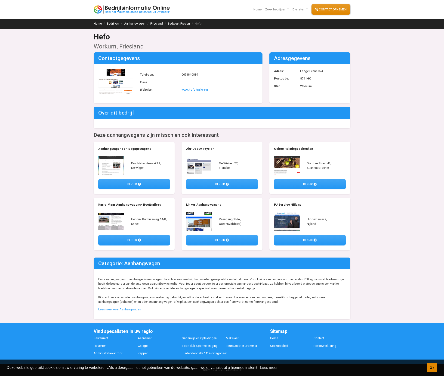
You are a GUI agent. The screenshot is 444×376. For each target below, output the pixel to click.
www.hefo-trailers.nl (195, 89)
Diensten (299, 9)
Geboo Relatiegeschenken (293, 148)
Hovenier (100, 345)
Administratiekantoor (108, 353)
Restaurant (101, 338)
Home (257, 9)
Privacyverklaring (325, 345)
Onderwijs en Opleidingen (199, 338)
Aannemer (145, 338)
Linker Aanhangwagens (203, 204)
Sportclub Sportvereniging (200, 345)
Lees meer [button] (269, 368)
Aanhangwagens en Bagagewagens (124, 148)
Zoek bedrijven (275, 9)
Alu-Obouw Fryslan (200, 148)
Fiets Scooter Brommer (241, 345)
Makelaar (232, 338)
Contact (319, 338)
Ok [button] (432, 368)
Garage (143, 345)
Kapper (143, 353)
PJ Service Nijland (288, 204)
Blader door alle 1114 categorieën (204, 353)
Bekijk (132, 184)
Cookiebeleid (279, 345)
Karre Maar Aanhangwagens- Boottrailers (129, 204)
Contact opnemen (332, 9)
